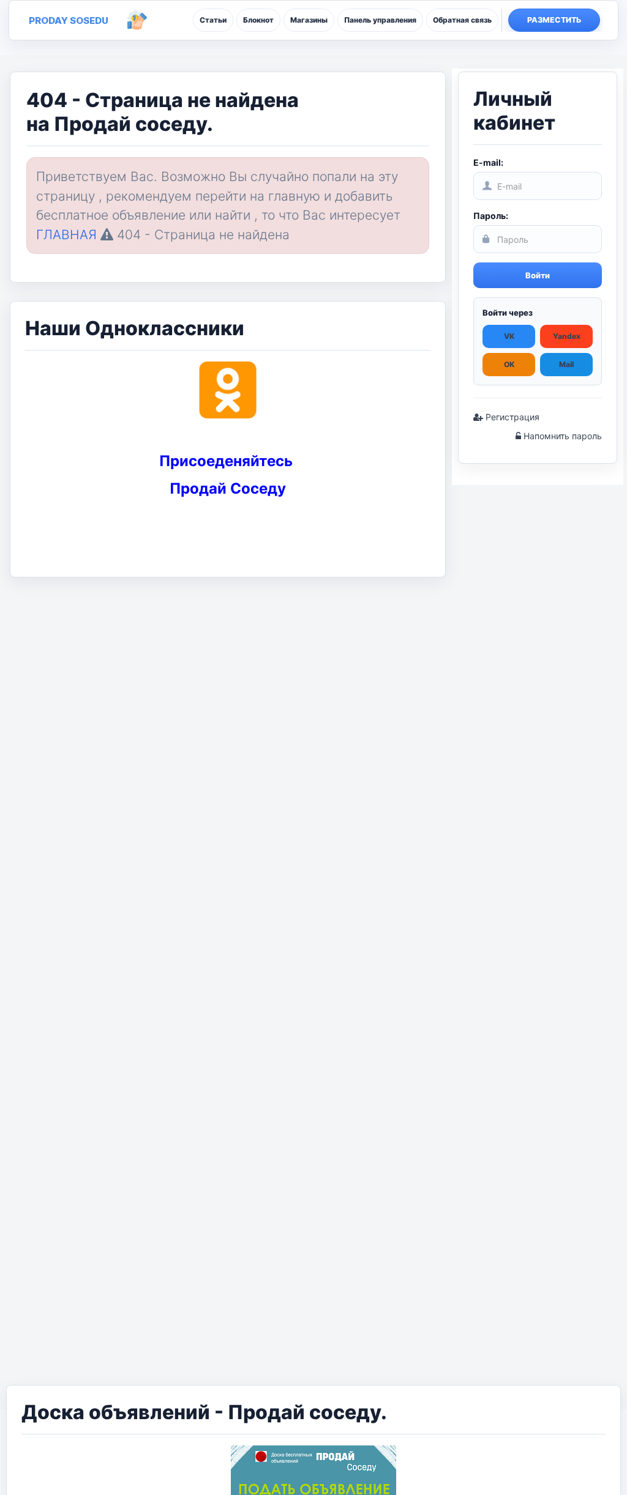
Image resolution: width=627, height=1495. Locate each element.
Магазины (309, 19)
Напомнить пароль (561, 436)
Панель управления (380, 19)
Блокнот (258, 19)
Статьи (213, 19)
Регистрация (511, 417)
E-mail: (488, 162)
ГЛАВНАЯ (66, 234)
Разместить (554, 19)
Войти (537, 275)
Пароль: (490, 215)
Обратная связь (462, 19)
